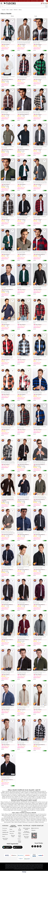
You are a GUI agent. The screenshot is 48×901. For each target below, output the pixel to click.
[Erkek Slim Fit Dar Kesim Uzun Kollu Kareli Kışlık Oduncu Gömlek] (40, 29)
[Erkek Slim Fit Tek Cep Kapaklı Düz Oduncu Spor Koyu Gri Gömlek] (40, 519)
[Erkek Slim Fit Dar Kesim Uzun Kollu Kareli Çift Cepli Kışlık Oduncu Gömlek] (8, 29)
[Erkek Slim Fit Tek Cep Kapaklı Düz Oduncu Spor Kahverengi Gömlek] (8, 590)
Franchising (4, 830)
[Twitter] (35, 846)
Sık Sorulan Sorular (19, 829)
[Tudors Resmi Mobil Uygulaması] (7, 847)
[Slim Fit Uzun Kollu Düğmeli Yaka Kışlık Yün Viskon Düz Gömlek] (8, 134)
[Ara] (46, 6)
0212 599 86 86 (36, 828)
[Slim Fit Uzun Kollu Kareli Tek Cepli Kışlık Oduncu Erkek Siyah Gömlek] (8, 379)
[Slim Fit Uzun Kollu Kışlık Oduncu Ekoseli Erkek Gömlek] (24, 344)
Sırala (36, 16)
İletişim (11, 829)
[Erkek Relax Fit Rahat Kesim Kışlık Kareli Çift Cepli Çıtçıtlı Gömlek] (40, 730)
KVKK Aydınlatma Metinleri (26, 829)
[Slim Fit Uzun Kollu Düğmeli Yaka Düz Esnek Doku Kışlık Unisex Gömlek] (24, 239)
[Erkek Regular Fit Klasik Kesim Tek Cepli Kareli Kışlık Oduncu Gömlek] (40, 379)
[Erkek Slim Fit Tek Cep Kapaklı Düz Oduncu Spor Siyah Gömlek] (8, 625)
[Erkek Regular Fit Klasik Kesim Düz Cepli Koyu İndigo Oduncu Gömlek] (8, 554)
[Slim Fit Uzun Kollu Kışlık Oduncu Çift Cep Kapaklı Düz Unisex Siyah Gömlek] (24, 204)
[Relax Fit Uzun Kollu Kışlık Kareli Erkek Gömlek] (24, 309)
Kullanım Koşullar (19, 842)
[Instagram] (38, 846)
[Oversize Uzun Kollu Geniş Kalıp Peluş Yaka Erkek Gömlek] (24, 274)
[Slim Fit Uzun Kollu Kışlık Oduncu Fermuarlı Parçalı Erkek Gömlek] (40, 344)
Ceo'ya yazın (4, 828)
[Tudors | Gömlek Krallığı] (10, 3)
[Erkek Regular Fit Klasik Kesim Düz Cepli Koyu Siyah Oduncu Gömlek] (8, 765)
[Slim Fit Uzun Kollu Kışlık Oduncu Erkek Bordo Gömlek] (40, 309)
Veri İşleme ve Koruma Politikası (26, 832)
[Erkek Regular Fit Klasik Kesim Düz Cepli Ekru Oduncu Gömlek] (24, 554)
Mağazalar (33, 830)
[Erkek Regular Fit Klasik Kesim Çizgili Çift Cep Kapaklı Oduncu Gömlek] (40, 625)
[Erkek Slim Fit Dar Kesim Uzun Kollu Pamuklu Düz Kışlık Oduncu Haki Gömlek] (8, 169)
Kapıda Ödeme (19, 836)
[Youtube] (40, 846)
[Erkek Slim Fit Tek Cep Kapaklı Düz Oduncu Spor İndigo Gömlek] (24, 519)
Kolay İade (12, 833)
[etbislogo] (34, 836)
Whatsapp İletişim (13, 836)
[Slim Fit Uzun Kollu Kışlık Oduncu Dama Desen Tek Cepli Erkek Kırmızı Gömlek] (8, 344)
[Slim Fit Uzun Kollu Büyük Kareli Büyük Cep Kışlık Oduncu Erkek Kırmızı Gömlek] (24, 379)
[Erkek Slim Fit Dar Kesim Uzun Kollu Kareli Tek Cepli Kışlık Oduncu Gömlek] (8, 414)
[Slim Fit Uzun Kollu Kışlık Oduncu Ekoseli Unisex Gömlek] (8, 274)
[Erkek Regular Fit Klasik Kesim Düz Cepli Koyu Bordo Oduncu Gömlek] (24, 625)
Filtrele (12, 16)
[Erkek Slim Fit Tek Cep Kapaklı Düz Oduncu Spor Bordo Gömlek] (40, 590)
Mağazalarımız (5, 834)
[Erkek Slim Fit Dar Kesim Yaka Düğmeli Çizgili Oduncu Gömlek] (40, 695)
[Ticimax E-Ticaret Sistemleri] (24, 872)
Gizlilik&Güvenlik (5, 832)
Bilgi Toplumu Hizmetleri (26, 837)
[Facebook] (32, 846)
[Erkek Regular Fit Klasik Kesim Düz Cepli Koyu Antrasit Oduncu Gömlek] (40, 554)
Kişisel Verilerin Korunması (5, 839)
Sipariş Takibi (12, 831)
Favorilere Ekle (12, 21)
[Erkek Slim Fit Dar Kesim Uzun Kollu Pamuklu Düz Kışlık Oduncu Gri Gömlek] (40, 134)
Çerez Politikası (26, 834)
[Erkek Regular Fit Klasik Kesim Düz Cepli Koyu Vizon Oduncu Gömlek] (24, 695)
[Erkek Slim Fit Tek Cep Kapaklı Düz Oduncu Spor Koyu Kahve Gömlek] (24, 590)
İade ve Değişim (19, 833)
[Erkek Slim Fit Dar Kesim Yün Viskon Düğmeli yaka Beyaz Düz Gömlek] (8, 64)
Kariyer (3, 836)
